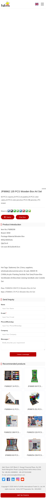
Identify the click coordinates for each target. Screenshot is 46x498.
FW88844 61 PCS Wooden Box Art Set (11, 409)
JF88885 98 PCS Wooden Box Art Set (34, 386)
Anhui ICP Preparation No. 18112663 (28, 489)
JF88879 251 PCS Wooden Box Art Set (34, 409)
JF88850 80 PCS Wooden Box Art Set (11, 455)
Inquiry (9, 217)
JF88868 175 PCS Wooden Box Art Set (20, 292)
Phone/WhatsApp (7, 322)
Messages (5, 339)
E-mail (3, 313)
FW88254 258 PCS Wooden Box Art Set (20, 288)
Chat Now (22, 217)
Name (3, 304)
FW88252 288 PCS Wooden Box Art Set (11, 432)
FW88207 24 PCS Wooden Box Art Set (11, 386)
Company (4, 330)
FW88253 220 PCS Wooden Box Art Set (34, 432)
